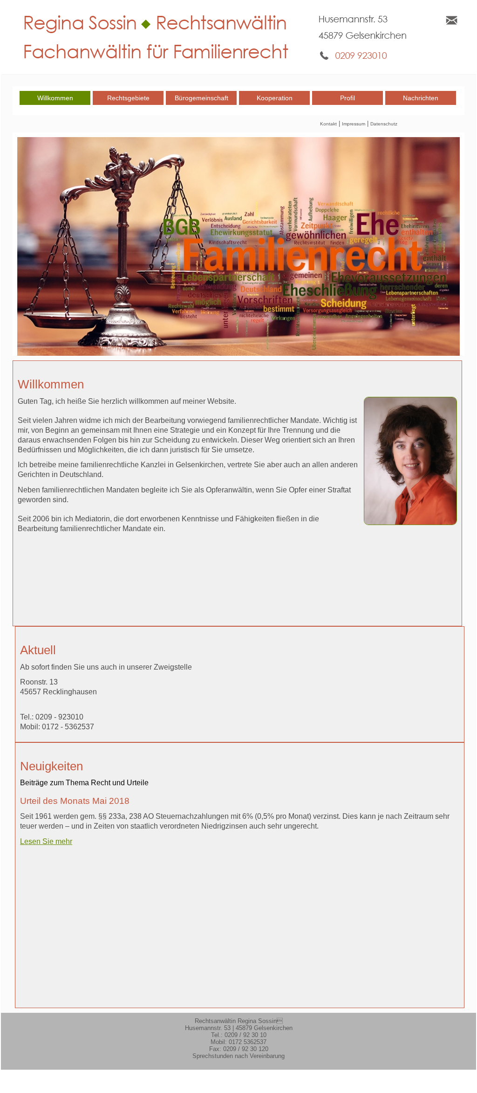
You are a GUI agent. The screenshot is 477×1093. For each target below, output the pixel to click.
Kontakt (328, 123)
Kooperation (275, 98)
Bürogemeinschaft (201, 98)
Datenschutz (383, 123)
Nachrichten (420, 98)
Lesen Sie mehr (46, 841)
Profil (347, 98)
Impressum (353, 123)
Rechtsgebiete (128, 98)
